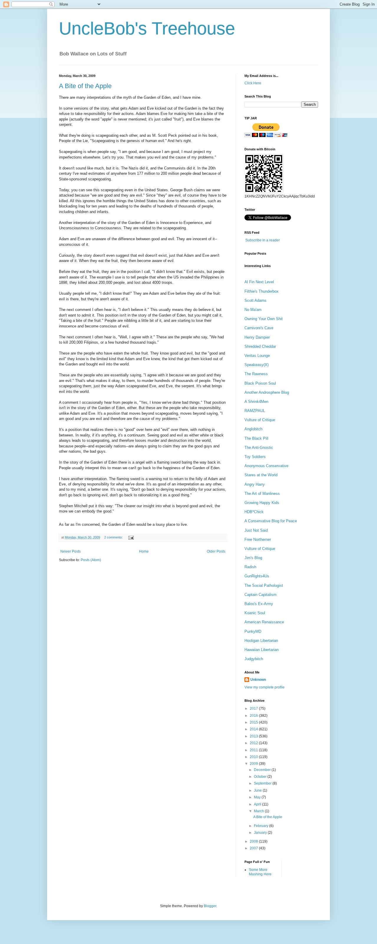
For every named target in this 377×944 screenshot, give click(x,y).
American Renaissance (264, 622)
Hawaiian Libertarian (261, 650)
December (263, 770)
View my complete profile (264, 687)
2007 (254, 848)
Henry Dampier (257, 337)
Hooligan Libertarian (261, 640)
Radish (250, 567)
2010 (254, 757)
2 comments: (114, 537)
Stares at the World (260, 475)
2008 (254, 841)
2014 (254, 729)
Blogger (210, 906)
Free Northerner (257, 539)
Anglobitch (253, 429)
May (258, 797)
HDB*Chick (254, 512)
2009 (254, 764)
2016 (254, 716)
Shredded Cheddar (260, 346)
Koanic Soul (254, 613)
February (261, 826)
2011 (254, 750)
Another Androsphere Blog (266, 392)
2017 (254, 708)
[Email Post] (130, 537)
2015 (254, 722)
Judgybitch (253, 659)
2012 (254, 743)
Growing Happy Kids (261, 502)
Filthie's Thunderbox (261, 291)
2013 (254, 736)
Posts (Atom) (91, 560)
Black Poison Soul (260, 383)
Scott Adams (255, 300)
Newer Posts (70, 551)
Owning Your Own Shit (263, 319)
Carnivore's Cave (258, 328)
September (263, 783)
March (259, 811)
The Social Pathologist (263, 585)
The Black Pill (256, 438)
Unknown (258, 680)
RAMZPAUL (254, 410)
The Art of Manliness (262, 493)
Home (144, 551)
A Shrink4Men (256, 401)
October (260, 777)
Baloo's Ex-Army (258, 604)
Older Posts (216, 551)
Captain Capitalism (260, 594)
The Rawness (256, 374)
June (258, 790)
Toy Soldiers (255, 456)
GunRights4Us (256, 576)
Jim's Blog (253, 558)
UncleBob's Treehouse (147, 28)
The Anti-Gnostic (258, 447)
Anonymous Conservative (266, 466)
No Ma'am (253, 309)
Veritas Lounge (257, 355)
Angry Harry (254, 484)
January (261, 833)
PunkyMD (252, 631)
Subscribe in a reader (262, 240)
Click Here (252, 83)
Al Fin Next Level (259, 282)
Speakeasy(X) (256, 365)
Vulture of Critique (259, 420)
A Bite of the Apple (85, 86)
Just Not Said (256, 530)
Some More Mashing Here (260, 872)
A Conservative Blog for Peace (270, 521)
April (258, 804)
